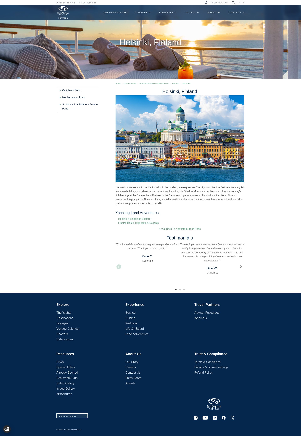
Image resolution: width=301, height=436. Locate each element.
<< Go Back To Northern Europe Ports (180, 229)
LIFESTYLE (166, 12)
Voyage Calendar (68, 328)
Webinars (200, 318)
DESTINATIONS (113, 12)
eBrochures (64, 393)
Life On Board (134, 328)
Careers (130, 367)
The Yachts (63, 312)
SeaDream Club (67, 377)
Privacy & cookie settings (211, 367)
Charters (62, 334)
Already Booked (65, 2)
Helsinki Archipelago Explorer (134, 219)
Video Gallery (65, 383)
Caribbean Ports (71, 90)
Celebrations (64, 339)
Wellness (131, 323)
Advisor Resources (206, 312)
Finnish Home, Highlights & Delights (138, 223)
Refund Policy (203, 372)
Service (130, 312)
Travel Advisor (87, 2)
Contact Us (132, 372)
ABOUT (212, 12)
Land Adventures (137, 334)
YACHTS (190, 12)
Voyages (62, 323)
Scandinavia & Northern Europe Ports (80, 106)
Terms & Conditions (207, 361)
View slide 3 (184, 289)
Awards (130, 383)
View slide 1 (176, 289)
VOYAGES (141, 12)
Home (118, 83)
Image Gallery (65, 388)
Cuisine (130, 318)
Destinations (130, 83)
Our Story (131, 361)
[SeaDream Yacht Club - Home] (214, 404)
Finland (175, 83)
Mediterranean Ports (73, 97)
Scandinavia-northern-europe (154, 83)
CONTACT (235, 12)
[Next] (240, 266)
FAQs (60, 361)
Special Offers (65, 367)
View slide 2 (180, 289)
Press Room (133, 377)
